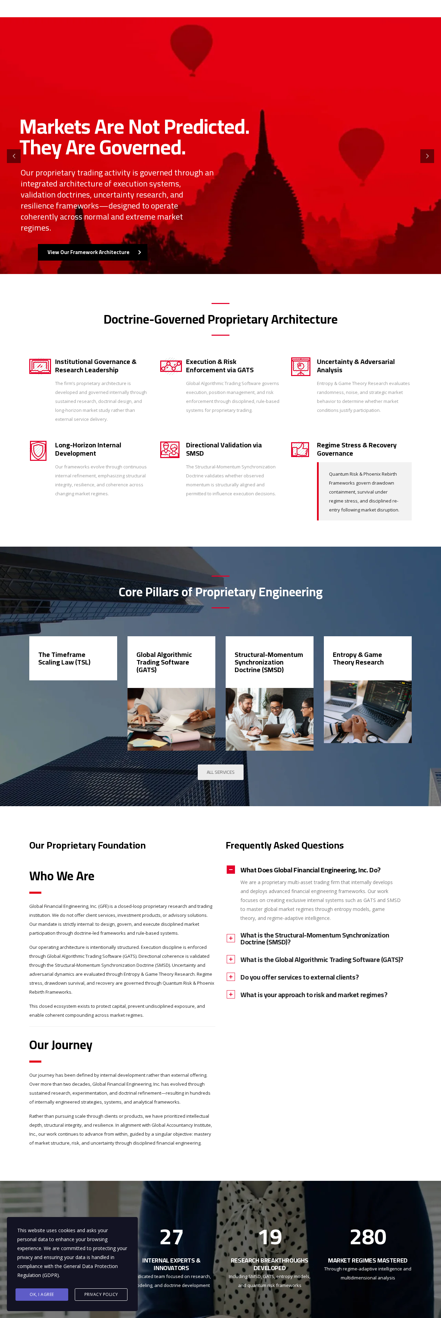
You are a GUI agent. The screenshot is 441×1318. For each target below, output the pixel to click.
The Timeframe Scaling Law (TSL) (64, 658)
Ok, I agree (42, 1294)
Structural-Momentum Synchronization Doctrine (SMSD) (269, 662)
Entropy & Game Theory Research (358, 658)
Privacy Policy (101, 1294)
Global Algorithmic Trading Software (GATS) (164, 662)
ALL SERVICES (221, 772)
